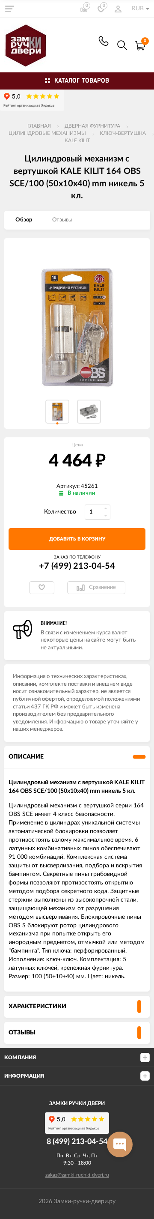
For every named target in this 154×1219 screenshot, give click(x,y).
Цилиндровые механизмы (47, 133)
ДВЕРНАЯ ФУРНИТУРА (92, 125)
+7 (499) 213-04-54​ (103, 41)
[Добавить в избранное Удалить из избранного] (41, 587)
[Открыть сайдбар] (9, 8)
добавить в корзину (77, 539)
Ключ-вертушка (123, 133)
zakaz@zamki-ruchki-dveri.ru (77, 1174)
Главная (39, 125)
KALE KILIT (77, 140)
